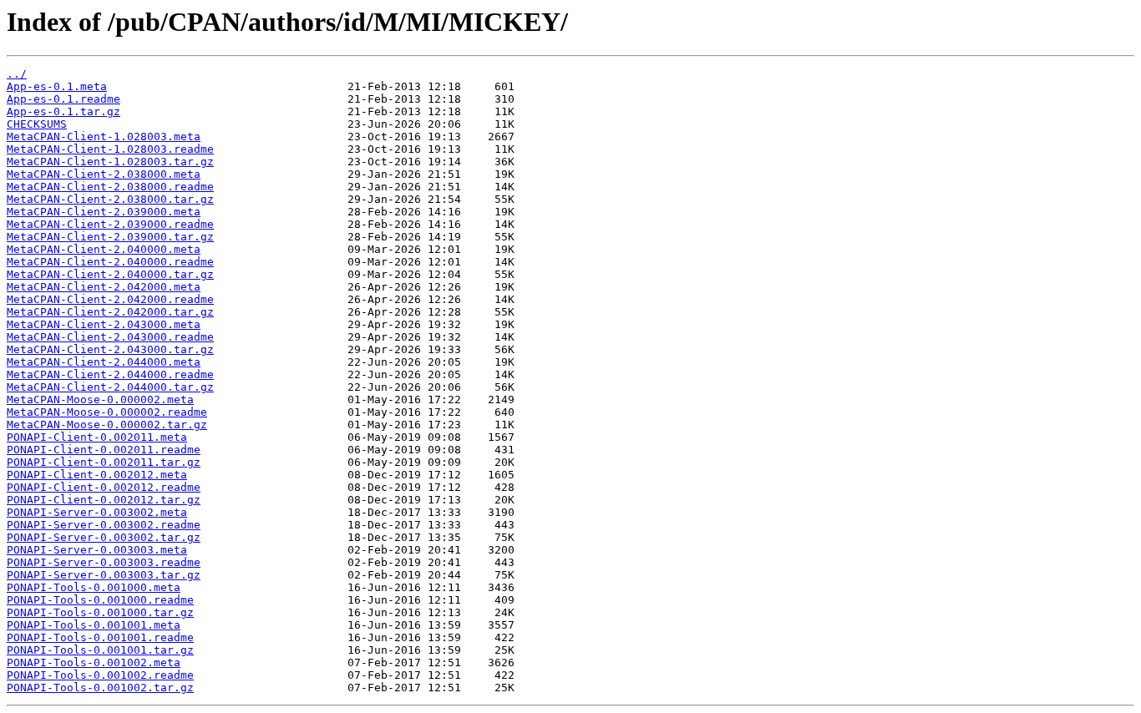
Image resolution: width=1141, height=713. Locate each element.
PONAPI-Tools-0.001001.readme (100, 637)
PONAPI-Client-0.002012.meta (97, 474)
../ (17, 74)
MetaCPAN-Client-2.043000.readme (110, 337)
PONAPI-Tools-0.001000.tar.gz (100, 612)
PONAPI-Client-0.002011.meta (97, 437)
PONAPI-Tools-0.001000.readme (100, 600)
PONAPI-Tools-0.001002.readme (100, 675)
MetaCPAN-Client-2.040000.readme (110, 261)
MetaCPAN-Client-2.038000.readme (110, 186)
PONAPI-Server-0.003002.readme (103, 524)
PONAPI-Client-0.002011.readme (103, 449)
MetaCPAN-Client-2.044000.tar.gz (110, 387)
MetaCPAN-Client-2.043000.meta (103, 324)
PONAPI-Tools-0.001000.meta (93, 587)
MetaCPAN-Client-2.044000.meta (103, 362)
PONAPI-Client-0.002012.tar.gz (103, 499)
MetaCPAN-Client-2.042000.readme (110, 299)
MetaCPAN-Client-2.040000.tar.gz (110, 274)
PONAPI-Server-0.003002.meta (97, 512)
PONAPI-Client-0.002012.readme (103, 487)
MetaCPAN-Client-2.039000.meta (103, 211)
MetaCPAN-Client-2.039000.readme (110, 224)
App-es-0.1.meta (57, 86)
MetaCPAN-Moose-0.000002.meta (100, 399)
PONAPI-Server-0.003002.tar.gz (103, 537)
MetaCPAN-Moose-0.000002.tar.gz (107, 424)
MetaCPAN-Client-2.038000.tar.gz (110, 199)
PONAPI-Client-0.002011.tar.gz (103, 462)
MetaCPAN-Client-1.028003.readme (110, 149)
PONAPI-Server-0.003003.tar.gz (103, 575)
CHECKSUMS (37, 124)
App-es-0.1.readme (63, 99)
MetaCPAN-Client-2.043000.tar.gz (110, 349)
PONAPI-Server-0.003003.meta (97, 550)
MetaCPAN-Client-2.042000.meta (103, 287)
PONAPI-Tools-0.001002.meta (93, 662)
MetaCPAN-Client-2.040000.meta (103, 249)
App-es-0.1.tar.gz (63, 111)
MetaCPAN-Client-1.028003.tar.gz (110, 161)
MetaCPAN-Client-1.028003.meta (103, 136)
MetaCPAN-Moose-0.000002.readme (107, 412)
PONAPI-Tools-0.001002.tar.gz (100, 687)
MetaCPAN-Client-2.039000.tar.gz (110, 236)
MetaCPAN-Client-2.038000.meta (103, 174)
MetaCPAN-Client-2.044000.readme (110, 374)
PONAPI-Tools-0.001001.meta (93, 625)
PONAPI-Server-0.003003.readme (103, 562)
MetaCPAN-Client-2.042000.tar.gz (110, 312)
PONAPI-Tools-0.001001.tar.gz (100, 650)
